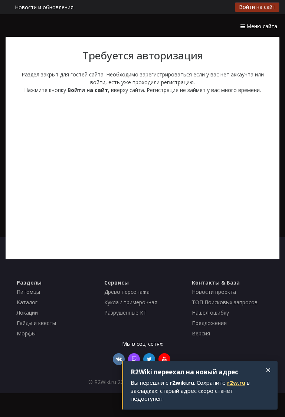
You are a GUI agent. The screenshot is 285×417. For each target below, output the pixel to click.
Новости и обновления (44, 7)
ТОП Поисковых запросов (225, 302)
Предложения (209, 322)
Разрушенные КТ (125, 312)
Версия (201, 333)
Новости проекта (214, 291)
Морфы (26, 333)
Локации (27, 312)
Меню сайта (261, 26)
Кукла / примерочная (130, 302)
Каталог (27, 302)
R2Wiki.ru (105, 381)
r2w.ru (236, 382)
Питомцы (28, 291)
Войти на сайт (257, 6)
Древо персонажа (127, 291)
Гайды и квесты (36, 322)
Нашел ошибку (210, 312)
